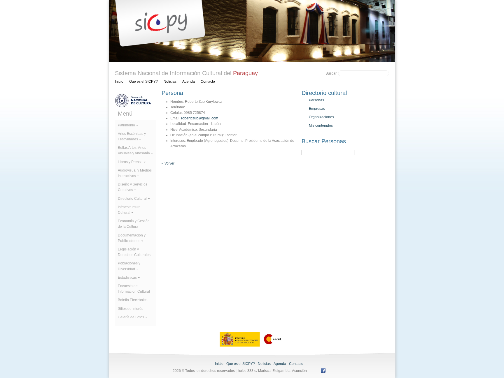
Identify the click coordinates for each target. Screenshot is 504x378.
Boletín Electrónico (133, 300)
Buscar (331, 73)
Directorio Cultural (132, 199)
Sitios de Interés (130, 309)
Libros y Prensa (130, 162)
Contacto (208, 82)
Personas (316, 100)
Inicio (119, 82)
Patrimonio (126, 125)
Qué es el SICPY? (143, 82)
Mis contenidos (321, 125)
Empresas (317, 109)
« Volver (168, 163)
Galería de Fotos (131, 317)
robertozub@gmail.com (199, 118)
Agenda (188, 82)
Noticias (170, 82)
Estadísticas (127, 277)
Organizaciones (321, 117)
